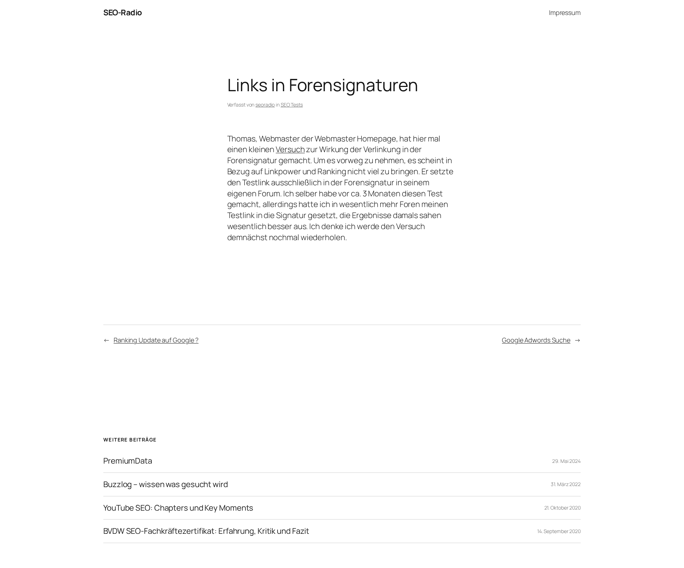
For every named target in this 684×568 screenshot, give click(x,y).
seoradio (265, 104)
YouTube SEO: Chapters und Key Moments (178, 508)
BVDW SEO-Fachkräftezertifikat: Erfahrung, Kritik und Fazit (206, 531)
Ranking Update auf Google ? (156, 340)
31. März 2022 (566, 484)
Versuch (290, 149)
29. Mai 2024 (566, 461)
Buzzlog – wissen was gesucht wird (165, 484)
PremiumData (127, 460)
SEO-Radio (122, 12)
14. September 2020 (559, 531)
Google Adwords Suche (536, 340)
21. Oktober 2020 (562, 507)
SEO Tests (292, 104)
